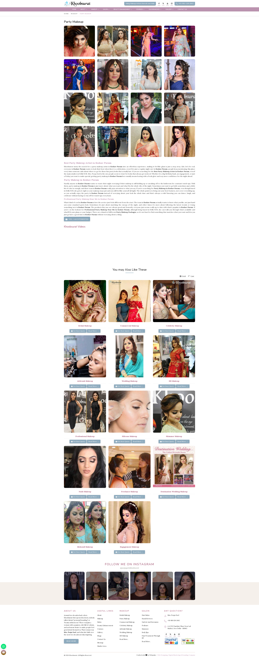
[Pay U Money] (188, 641)
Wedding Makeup (126, 632)
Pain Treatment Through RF (151, 637)
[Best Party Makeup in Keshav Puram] (179, 108)
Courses (139, 9)
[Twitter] (163, 3)
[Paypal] (171, 641)
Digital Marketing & (175, 655)
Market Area (101, 646)
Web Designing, (163, 655)
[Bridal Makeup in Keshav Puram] (85, 301)
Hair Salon (145, 615)
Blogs (99, 636)
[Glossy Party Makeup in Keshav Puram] (112, 41)
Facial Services (147, 619)
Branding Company (188, 655)
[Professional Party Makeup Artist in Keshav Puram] (179, 141)
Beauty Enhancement (122, 9)
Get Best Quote (79, 331)
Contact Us (182, 9)
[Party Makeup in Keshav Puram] (79, 41)
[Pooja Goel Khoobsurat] (74, 586)
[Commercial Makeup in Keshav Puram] (129, 301)
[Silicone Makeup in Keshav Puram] (129, 412)
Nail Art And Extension (150, 622)
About (82, 9)
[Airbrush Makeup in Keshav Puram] (85, 356)
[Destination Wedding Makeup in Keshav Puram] (174, 467)
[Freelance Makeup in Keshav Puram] (129, 467)
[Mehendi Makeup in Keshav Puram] (85, 522)
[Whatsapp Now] (3, 646)
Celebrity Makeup (126, 625)
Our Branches (154, 9)
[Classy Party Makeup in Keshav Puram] (146, 41)
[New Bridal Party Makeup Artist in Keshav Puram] (146, 74)
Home (74, 9)
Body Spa (145, 632)
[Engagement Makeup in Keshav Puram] (129, 522)
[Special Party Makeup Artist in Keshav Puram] (179, 74)
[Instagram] (172, 3)
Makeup (94, 9)
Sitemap (100, 643)
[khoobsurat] (85, 4)
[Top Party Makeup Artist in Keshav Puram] (112, 108)
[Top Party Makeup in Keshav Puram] (146, 108)
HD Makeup (124, 636)
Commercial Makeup (127, 622)
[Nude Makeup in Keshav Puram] (85, 467)
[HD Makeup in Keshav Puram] (174, 356)
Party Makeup (125, 619)
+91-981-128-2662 (186, 3)
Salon (105, 9)
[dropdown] (86, 9)
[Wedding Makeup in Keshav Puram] (129, 356)
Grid (184, 276)
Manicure (145, 629)
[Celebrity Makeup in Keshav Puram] (174, 301)
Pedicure (145, 625)
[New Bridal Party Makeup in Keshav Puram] (112, 74)
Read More (92, 331)
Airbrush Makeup (126, 629)
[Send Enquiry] (3, 652)
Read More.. (124, 639)
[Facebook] (159, 3)
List (192, 276)
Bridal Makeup (125, 615)
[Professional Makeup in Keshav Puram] (85, 412)
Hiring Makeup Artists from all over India (140, 3)
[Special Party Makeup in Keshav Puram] (179, 41)
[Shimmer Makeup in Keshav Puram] (174, 412)
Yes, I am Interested (78, 219)
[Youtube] (167, 3)
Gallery (169, 9)
